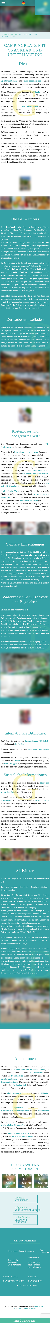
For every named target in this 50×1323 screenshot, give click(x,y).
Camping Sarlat (9, 34)
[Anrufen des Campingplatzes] (17, 3)
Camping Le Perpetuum (17, 444)
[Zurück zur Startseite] (42, 7)
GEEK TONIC (39, 1306)
